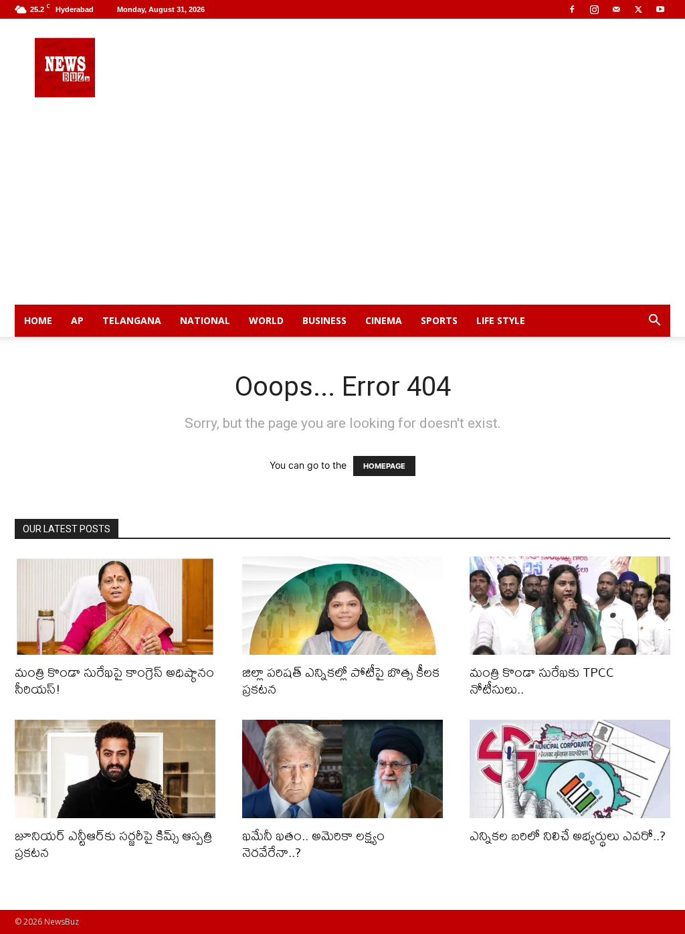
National (205, 320)
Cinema (383, 320)
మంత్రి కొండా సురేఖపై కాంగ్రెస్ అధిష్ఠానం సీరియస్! (114, 680)
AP (77, 320)
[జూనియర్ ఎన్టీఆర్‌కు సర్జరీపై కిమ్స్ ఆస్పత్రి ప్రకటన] (115, 769)
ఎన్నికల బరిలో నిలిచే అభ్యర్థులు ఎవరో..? (568, 835)
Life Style (500, 320)
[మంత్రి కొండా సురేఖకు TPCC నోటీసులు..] (570, 605)
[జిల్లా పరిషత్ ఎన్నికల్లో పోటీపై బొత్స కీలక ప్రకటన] (342, 605)
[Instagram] (594, 9)
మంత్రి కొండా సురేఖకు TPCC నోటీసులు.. (542, 680)
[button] (654, 321)
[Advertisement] (342, 204)
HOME (38, 320)
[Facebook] (572, 9)
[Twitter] (638, 9)
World (266, 320)
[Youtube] (660, 9)
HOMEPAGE (384, 466)
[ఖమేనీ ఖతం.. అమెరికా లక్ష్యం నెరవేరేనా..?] (342, 769)
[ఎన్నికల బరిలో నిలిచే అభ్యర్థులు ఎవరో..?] (570, 769)
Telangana (131, 320)
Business (324, 320)
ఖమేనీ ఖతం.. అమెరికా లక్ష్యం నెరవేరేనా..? (313, 843)
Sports (439, 320)
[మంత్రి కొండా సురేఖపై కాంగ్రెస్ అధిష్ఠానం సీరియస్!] (115, 605)
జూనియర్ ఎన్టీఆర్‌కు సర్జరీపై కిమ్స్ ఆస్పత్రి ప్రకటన (113, 843)
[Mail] (616, 9)
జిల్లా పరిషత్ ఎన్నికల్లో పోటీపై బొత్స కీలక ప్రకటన (340, 680)
